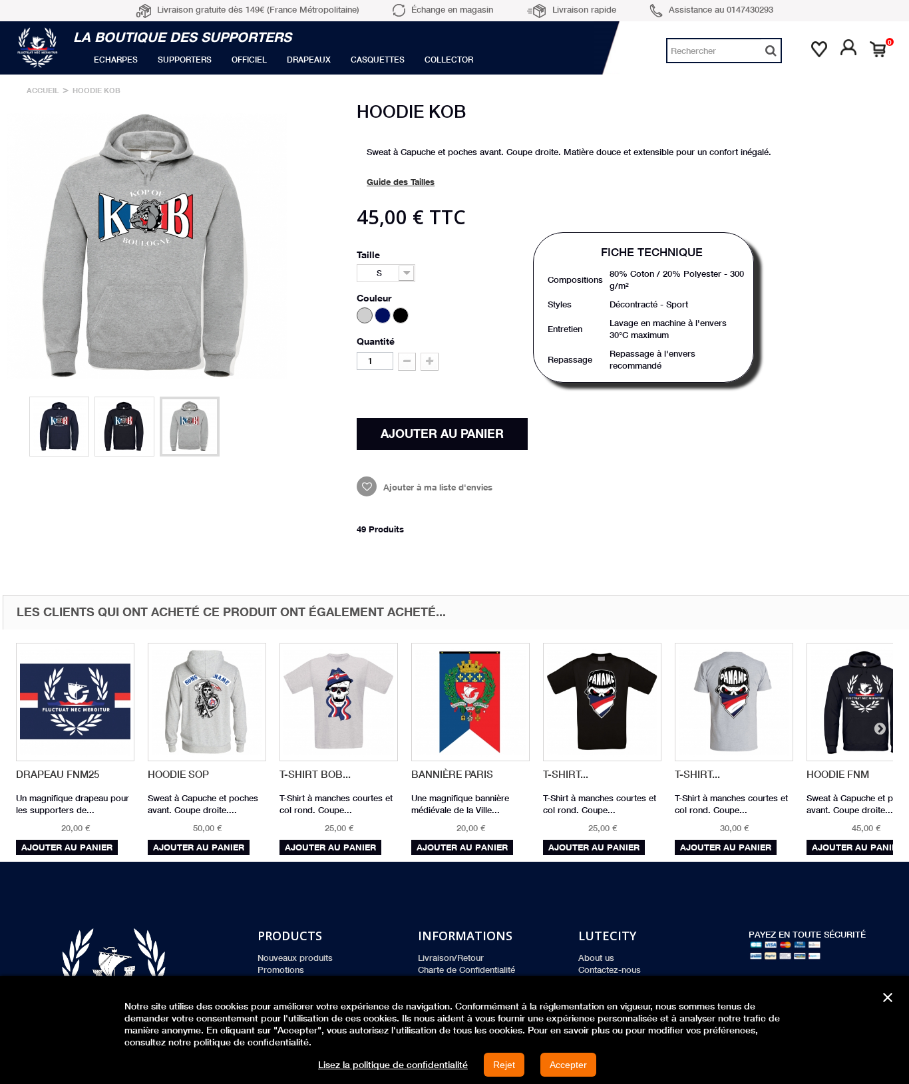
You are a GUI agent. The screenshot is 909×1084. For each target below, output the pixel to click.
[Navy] (383, 315)
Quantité (376, 341)
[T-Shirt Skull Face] (602, 702)
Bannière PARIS (452, 774)
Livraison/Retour (451, 957)
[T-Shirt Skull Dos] (734, 702)
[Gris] (365, 315)
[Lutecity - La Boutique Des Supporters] (40, 47)
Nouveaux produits (295, 957)
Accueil (43, 90)
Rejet (504, 1064)
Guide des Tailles (401, 181)
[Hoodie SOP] (207, 702)
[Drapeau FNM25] (75, 702)
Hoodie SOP (178, 774)
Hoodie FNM (838, 774)
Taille (370, 254)
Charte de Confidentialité (466, 969)
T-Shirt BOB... (315, 774)
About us (596, 957)
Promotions (281, 969)
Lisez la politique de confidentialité (393, 1065)
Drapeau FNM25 (57, 774)
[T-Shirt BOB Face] (338, 702)
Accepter (568, 1064)
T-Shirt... (565, 774)
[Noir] (401, 315)
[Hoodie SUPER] (59, 426)
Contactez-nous (609, 969)
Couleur (375, 297)
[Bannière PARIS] (470, 702)
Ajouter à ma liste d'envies (436, 487)
